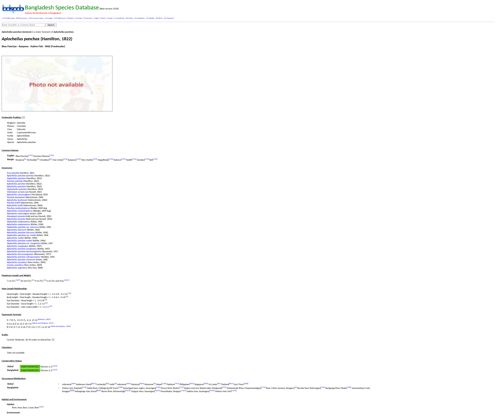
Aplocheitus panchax (16, 187)
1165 (234, 391)
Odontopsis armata (16, 192)
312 (55, 370)
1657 (67, 280)
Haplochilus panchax (16, 178)
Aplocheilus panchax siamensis (21, 260)
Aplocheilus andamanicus (18, 224)
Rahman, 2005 (44, 319)
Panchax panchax (15, 181)
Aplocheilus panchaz (16, 184)
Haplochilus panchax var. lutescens (23, 227)
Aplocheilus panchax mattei (19, 241)
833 (93, 384)
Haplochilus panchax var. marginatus (24, 243)
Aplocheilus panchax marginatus (22, 249)
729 (30, 155)
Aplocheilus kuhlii (15, 205)
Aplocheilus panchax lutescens (21, 233)
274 (65, 159)
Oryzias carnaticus (15, 265)
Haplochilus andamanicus (18, 222)
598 (120, 387)
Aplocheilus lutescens (16, 230)
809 (98, 391)
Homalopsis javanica (16, 216)
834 (141, 384)
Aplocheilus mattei (15, 238)
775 (263, 387)
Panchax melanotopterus (18, 208)
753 (224, 387)
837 (231, 384)
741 (176, 384)
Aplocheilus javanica (16, 219)
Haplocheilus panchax (17, 189)
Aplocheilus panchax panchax (20, 176)
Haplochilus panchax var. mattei (21, 235)
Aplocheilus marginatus (17, 246)
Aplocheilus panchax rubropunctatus (23, 257)
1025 (157, 391)
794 (322, 387)
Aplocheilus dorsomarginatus (20, 254)
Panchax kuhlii (13, 203)
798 (349, 387)
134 (164, 384)
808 (72, 391)
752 (181, 387)
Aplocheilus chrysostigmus (19, 195)
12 (69, 293)
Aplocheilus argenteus (17, 268)
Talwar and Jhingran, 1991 (42, 323)
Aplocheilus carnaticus (17, 262)
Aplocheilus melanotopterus (20, 211)
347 (18, 280)
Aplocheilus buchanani (17, 200)
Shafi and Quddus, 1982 (60, 326)
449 (73, 384)
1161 (183, 391)
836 (205, 384)
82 (107, 384)
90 (219, 384)
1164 (212, 391)
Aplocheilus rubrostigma (18, 214)
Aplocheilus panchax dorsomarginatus (24, 252)
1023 (128, 391)
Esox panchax (13, 173)
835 (191, 384)
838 (246, 384)
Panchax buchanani (16, 197)
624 (55, 366)
